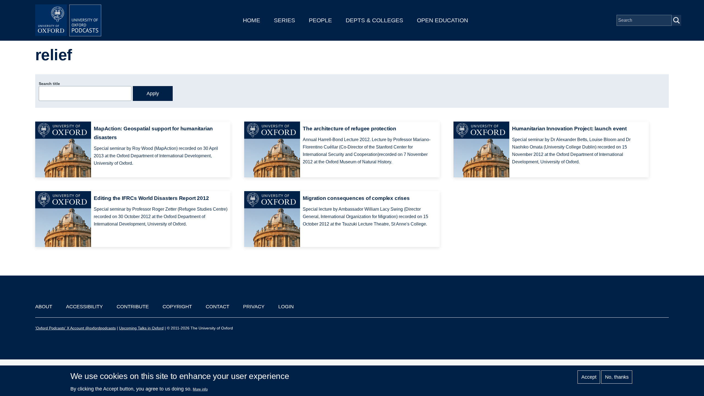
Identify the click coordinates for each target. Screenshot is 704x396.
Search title (49, 83)
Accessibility (84, 306)
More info (200, 389)
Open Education (442, 20)
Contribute (133, 306)
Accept (588, 377)
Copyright (177, 306)
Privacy (254, 306)
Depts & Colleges (374, 20)
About (43, 306)
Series (284, 20)
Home (251, 20)
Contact (217, 306)
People (320, 20)
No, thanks (617, 377)
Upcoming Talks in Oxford (141, 328)
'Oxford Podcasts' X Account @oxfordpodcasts (75, 328)
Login (286, 306)
